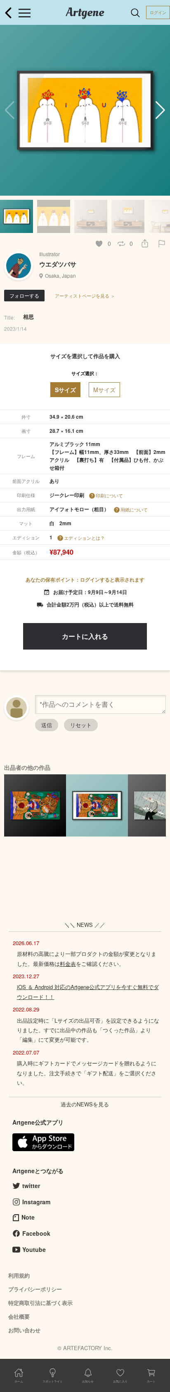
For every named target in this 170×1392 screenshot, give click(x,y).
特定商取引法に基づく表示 (40, 1303)
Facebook (36, 1233)
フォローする (24, 295)
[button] (160, 110)
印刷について (109, 495)
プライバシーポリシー (35, 1289)
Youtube (34, 1249)
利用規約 (19, 1275)
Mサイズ (104, 390)
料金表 (68, 964)
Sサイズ (65, 390)
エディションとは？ (84, 537)
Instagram (36, 1202)
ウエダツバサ (57, 264)
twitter (31, 1185)
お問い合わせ (24, 1330)
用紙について (134, 509)
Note (28, 1217)
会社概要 (19, 1316)
